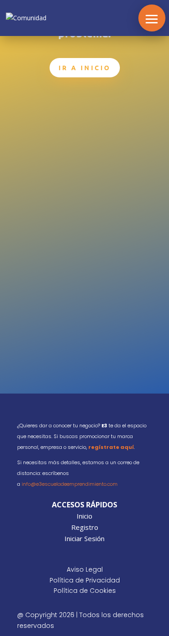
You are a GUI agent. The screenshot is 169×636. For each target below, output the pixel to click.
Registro (84, 527)
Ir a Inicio (85, 67)
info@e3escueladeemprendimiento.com (70, 484)
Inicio (84, 515)
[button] (151, 17)
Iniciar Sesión (84, 538)
